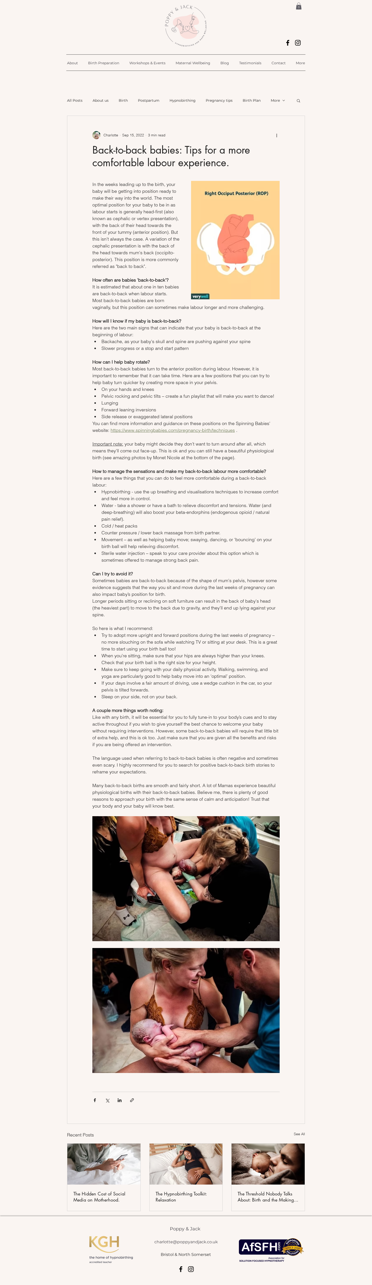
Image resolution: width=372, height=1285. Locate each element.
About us (101, 100)
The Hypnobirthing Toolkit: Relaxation (181, 1197)
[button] (299, 6)
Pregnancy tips (219, 100)
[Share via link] (132, 1100)
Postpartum (148, 100)
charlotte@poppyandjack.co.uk (186, 1241)
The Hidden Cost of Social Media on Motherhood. (99, 1197)
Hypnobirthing (183, 100)
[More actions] (277, 135)
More (275, 100)
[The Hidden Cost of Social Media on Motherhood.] (103, 1164)
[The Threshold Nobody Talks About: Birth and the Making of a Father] (268, 1164)
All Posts (74, 100)
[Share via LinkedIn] (119, 1100)
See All (299, 1134)
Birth (123, 100)
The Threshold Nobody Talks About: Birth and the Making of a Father (266, 1197)
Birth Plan (252, 100)
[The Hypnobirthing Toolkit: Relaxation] (186, 1164)
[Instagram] (298, 43)
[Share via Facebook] (94, 1100)
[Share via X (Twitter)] (107, 1100)
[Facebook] (288, 43)
